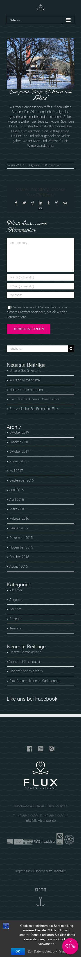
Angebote (16, 600)
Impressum (23, 871)
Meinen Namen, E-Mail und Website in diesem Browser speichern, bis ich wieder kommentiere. (37, 312)
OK (18, 951)
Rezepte (15, 619)
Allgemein (34, 165)
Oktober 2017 (19, 452)
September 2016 (21, 480)
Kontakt (60, 871)
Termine (15, 628)
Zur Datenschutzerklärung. (48, 951)
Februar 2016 (19, 518)
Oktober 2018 (19, 442)
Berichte (15, 609)
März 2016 (17, 509)
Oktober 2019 (19, 432)
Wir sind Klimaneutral (24, 380)
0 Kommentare (52, 165)
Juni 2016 (16, 490)
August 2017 (18, 461)
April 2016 (16, 500)
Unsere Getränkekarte (25, 371)
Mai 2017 (16, 471)
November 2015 (21, 547)
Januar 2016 (18, 528)
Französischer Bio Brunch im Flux (33, 409)
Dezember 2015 (21, 538)
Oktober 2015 (19, 557)
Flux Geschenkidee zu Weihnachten (35, 399)
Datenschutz (42, 871)
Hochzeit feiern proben (26, 390)
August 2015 (18, 567)
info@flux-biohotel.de (40, 821)
